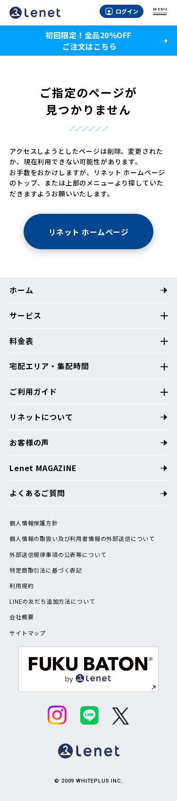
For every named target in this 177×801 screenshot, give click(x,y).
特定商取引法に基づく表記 (45, 570)
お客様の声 (29, 442)
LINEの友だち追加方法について (52, 601)
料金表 (21, 340)
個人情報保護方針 (33, 523)
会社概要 (21, 617)
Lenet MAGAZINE (43, 467)
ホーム (21, 289)
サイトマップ (27, 633)
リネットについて (41, 416)
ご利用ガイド (33, 391)
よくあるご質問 (37, 492)
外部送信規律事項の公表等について (57, 554)
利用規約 (21, 586)
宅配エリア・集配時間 (49, 365)
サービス (25, 315)
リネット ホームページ (88, 231)
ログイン (127, 11)
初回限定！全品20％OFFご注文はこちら (88, 40)
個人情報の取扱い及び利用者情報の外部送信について (82, 538)
